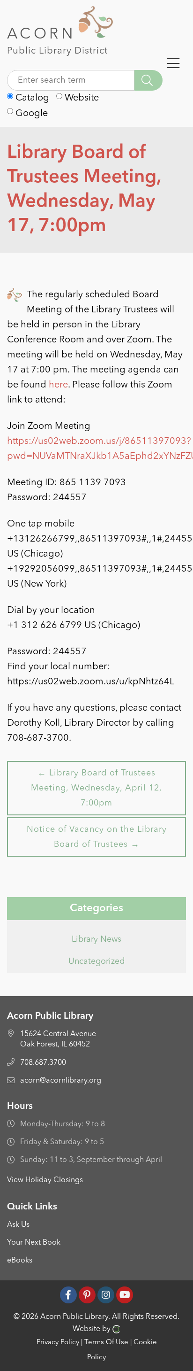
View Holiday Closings (45, 1180)
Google (30, 113)
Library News (96, 939)
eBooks (19, 1260)
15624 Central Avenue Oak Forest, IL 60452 (58, 1039)
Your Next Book (33, 1243)
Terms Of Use (106, 1342)
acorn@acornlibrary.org (60, 1080)
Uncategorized (96, 961)
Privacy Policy (58, 1342)
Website (80, 98)
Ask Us (18, 1225)
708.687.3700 (43, 1063)
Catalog (31, 98)
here (58, 385)
